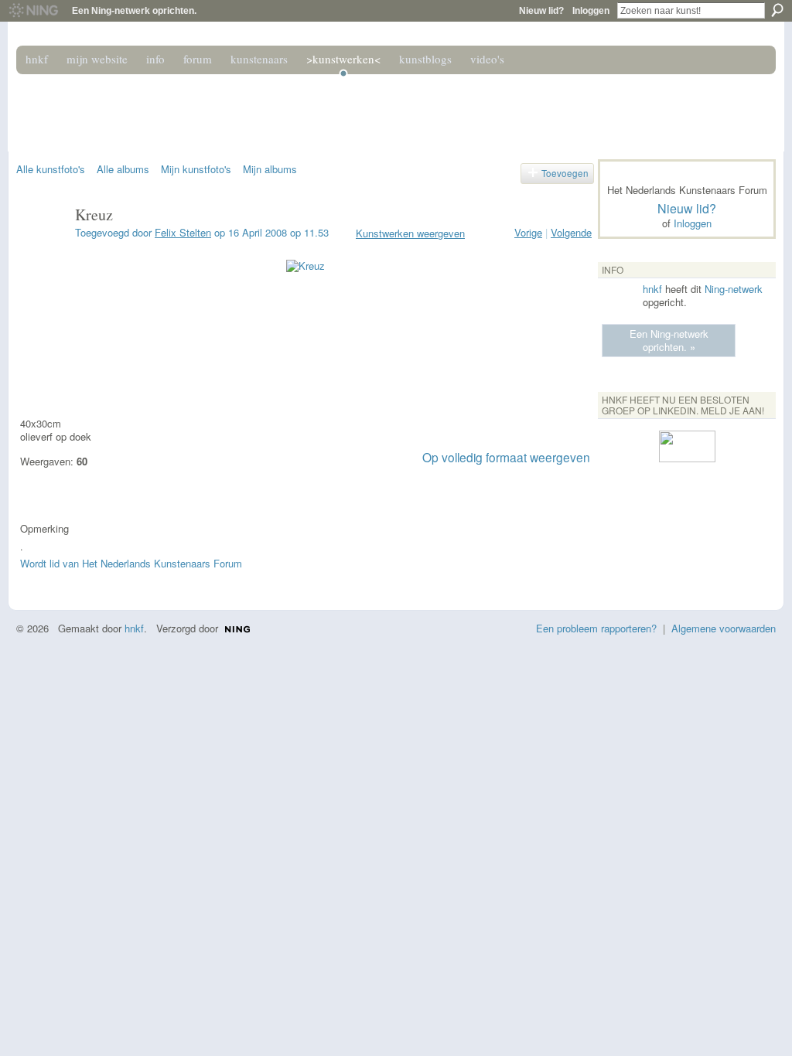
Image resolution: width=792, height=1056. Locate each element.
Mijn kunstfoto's (196, 169)
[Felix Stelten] (41, 247)
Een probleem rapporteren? (596, 628)
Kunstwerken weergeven (410, 233)
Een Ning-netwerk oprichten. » (669, 340)
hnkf (652, 288)
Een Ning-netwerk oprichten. (134, 10)
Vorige (528, 232)
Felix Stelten (183, 232)
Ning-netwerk (734, 288)
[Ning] (33, 11)
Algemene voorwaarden (723, 628)
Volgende (571, 232)
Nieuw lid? (541, 10)
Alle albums (123, 169)
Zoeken (777, 10)
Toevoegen (565, 173)
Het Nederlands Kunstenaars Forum (236, 106)
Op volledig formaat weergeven (506, 456)
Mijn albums (270, 169)
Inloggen (590, 10)
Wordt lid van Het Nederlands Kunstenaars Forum (131, 563)
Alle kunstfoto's (50, 169)
